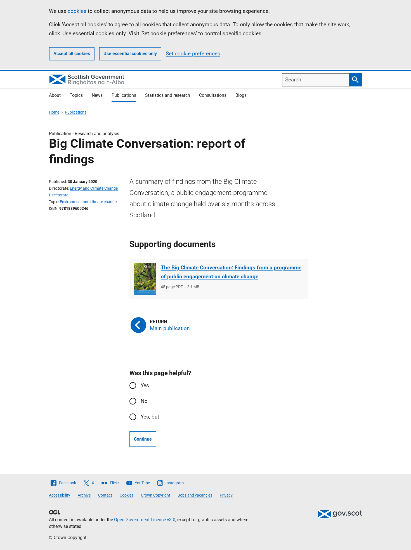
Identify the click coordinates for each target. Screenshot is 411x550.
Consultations (212, 95)
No (144, 401)
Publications (124, 95)
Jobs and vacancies (195, 495)
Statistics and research (167, 95)
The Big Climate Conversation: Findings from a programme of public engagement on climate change (231, 272)
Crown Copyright (155, 495)
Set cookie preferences (193, 53)
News (97, 95)
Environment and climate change (88, 201)
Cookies (126, 495)
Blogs (241, 95)
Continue (143, 439)
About (55, 95)
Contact (105, 495)
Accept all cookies (71, 53)
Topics (76, 95)
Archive (84, 495)
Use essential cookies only (130, 53)
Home (54, 112)
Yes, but (150, 416)
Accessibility (59, 495)
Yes (145, 385)
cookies (77, 11)
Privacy (226, 495)
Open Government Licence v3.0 (144, 519)
